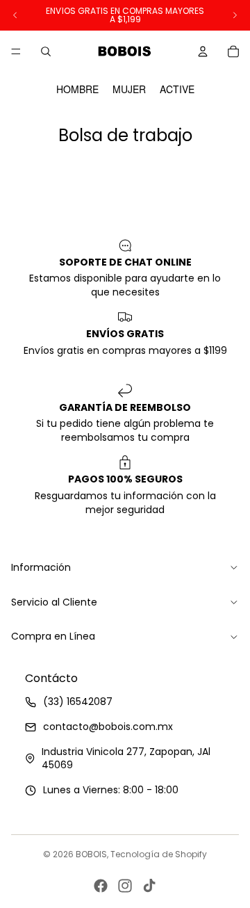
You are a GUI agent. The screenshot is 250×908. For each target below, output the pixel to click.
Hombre (77, 89)
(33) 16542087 (77, 702)
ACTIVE (177, 89)
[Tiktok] (149, 885)
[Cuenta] (203, 51)
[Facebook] (100, 885)
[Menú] (16, 51)
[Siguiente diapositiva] (234, 15)
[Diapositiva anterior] (15, 15)
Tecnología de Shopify (158, 854)
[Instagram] (125, 885)
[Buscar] (46, 51)
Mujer (129, 89)
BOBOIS (91, 854)
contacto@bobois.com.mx (108, 726)
